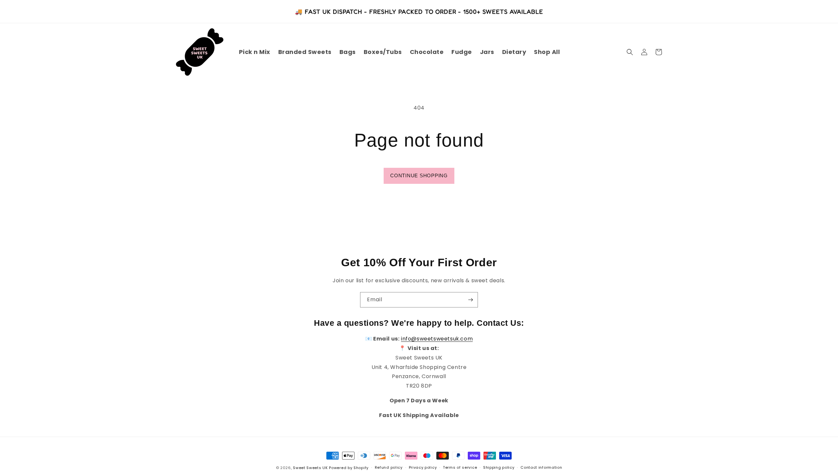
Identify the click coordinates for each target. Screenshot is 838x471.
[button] (630, 52)
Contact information (541, 467)
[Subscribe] (470, 299)
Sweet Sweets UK (310, 467)
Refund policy (389, 467)
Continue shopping (419, 175)
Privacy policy (423, 467)
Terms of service (460, 467)
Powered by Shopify (349, 467)
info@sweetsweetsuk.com (437, 338)
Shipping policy (499, 467)
